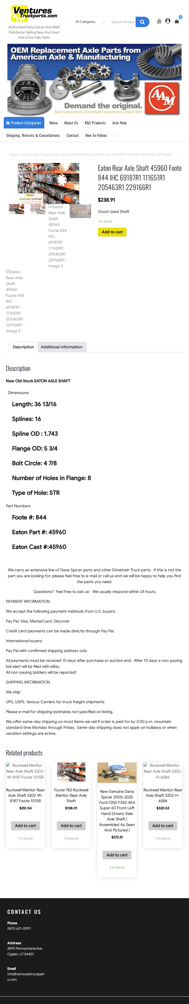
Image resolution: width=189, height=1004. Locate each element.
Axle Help (119, 122)
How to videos (96, 135)
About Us (71, 122)
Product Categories (25, 122)
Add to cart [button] (25, 825)
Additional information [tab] (61, 347)
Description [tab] (23, 347)
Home (53, 122)
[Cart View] (177, 21)
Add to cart (112, 232)
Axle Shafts (31, 154)
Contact (73, 135)
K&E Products (95, 122)
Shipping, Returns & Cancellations (33, 135)
